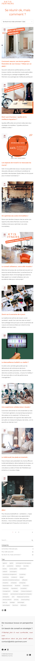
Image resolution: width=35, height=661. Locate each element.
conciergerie (13, 571)
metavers (5, 594)
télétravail (23, 605)
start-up (5, 602)
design (21, 577)
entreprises (22, 582)
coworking (5, 577)
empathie (5, 582)
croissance (14, 577)
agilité (11, 563)
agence (5, 563)
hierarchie (25, 585)
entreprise (13, 582)
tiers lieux (15, 605)
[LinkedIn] (5, 610)
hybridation (14, 588)
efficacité (24, 580)
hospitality (5, 588)
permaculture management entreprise (21, 594)
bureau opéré (13, 568)
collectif (5, 571)
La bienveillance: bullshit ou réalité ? (15, 362)
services (16, 599)
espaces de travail (7, 585)
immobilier (24, 588)
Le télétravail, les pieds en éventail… (15, 457)
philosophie (6, 596)
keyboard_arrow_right (32, 532)
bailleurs (18, 566)
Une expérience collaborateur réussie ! (16, 407)
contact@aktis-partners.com (14, 642)
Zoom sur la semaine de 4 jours (13, 314)
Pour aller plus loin (8, 552)
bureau (5, 568)
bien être (26, 566)
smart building (25, 599)
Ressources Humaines (23, 596)
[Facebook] (3, 649)
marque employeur (26, 591)
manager (15, 591)
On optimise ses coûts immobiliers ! (15, 216)
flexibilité (17, 585)
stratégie (12, 602)
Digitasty (10, 655)
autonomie (10, 566)
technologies (6, 605)
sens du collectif (7, 599)
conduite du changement (10, 574)
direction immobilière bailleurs (11, 580)
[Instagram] (3, 610)
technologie (21, 602)
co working (22, 574)
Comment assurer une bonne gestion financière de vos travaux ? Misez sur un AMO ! (16, 64)
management (6, 591)
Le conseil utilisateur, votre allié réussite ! (17, 266)
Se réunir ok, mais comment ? (11, 554)
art (3, 566)
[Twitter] (5, 649)
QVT (13, 596)
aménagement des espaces (23, 563)
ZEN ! (4, 510)
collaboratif (23, 568)
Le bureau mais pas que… (10, 549)
